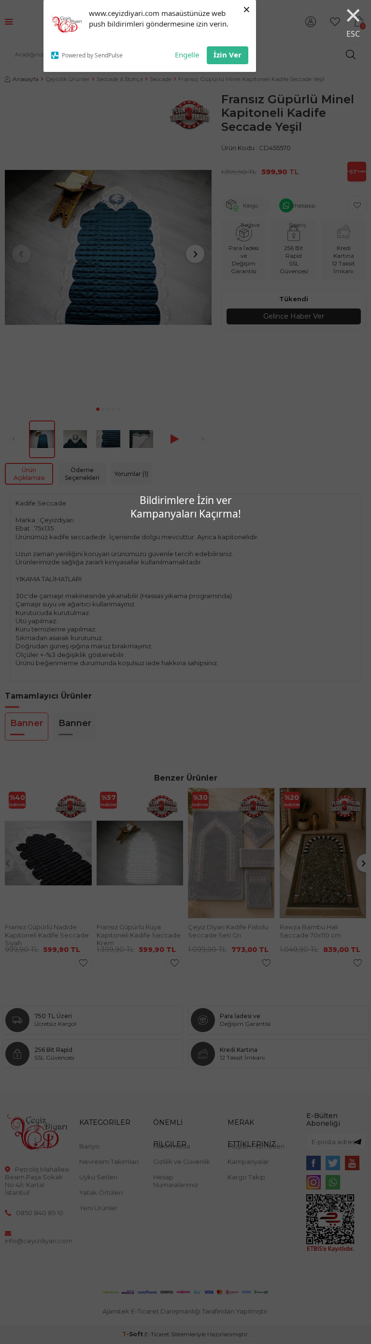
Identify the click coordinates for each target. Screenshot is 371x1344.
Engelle (187, 54)
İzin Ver (228, 54)
